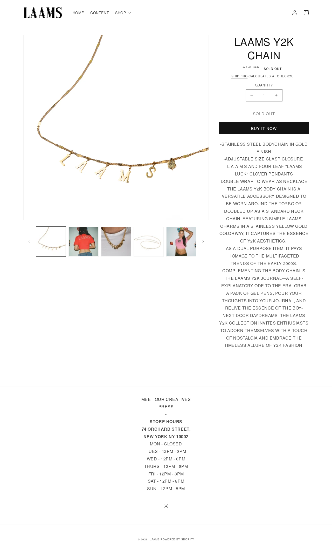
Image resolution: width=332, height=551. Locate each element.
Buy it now (264, 128)
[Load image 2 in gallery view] (83, 241)
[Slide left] (29, 241)
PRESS (166, 406)
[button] (122, 12)
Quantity (264, 85)
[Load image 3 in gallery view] (116, 241)
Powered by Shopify (177, 539)
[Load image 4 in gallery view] (148, 241)
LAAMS (155, 539)
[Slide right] (203, 241)
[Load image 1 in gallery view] (51, 241)
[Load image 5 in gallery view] (181, 241)
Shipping (239, 76)
